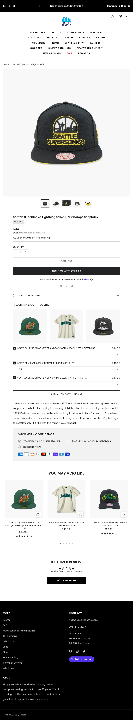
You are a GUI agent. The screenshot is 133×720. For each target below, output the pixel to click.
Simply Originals (59, 48)
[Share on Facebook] (61, 286)
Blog (5, 652)
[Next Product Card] (128, 509)
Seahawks (34, 37)
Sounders (39, 42)
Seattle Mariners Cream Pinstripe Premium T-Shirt (45, 363)
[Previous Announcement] (39, 6)
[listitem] (66, 6)
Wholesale (9, 668)
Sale (69, 53)
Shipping (17, 233)
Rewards (112, 6)
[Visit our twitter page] (14, 6)
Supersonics (76, 32)
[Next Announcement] (94, 6)
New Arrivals (52, 53)
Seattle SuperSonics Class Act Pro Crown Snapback (109, 524)
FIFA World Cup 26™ (90, 48)
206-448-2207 (77, 626)
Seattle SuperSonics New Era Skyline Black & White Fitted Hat (52, 377)
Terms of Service (12, 662)
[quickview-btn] (38, 514)
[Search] (112, 16)
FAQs (6, 625)
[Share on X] (66, 286)
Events (6, 620)
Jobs (5, 646)
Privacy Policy (10, 657)
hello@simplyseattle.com (83, 620)
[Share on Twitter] (72, 286)
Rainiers (95, 42)
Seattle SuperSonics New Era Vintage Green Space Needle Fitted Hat (56, 348)
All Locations (10, 636)
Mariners (96, 32)
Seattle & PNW (74, 42)
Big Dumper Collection (45, 32)
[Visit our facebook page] (4, 6)
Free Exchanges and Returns (19, 630)
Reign (55, 42)
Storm (100, 37)
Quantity (18, 247)
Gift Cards (124, 6)
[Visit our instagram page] (9, 6)
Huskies (52, 37)
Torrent (84, 37)
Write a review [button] (66, 580)
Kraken (68, 37)
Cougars (36, 48)
